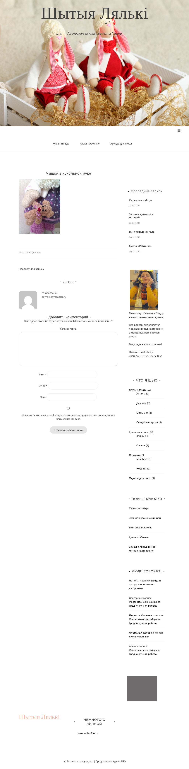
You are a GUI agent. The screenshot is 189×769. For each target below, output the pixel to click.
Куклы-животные (90, 143)
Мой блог (141, 459)
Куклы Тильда (61, 143)
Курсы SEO (119, 761)
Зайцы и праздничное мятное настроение (145, 584)
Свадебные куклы (147, 422)
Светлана (51, 293)
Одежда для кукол (121, 143)
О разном (135, 455)
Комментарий (68, 328)
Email (43, 385)
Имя (43, 374)
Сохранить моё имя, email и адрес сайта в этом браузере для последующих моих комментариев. (68, 417)
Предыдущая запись (31, 268)
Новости (141, 468)
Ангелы (140, 393)
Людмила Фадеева (140, 615)
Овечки (140, 445)
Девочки (141, 403)
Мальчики (142, 412)
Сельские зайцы (140, 200)
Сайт (43, 397)
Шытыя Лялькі (94, 13)
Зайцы (140, 436)
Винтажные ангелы (142, 231)
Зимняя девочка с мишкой (141, 216)
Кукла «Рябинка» (140, 246)
